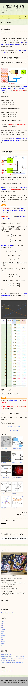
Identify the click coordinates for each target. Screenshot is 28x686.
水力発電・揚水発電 (16, 448)
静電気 (2, 631)
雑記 (2, 637)
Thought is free (22, 682)
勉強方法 (3, 641)
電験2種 (25, 512)
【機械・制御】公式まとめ (17, 478)
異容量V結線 (3, 507)
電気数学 (3, 635)
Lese (25, 515)
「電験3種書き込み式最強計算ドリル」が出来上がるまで (13, 658)
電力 (2, 639)
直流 (2, 625)
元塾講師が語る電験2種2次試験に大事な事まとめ (12, 662)
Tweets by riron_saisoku (6, 671)
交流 (2, 627)
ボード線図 (3, 462)
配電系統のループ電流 (17, 462)
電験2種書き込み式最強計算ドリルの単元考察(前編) (12, 656)
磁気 (2, 633)
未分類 (2, 621)
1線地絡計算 (15, 493)
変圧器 (2, 493)
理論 (2, 623)
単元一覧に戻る (14, 431)
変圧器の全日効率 (5, 477)
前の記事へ (10, 427)
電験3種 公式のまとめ (6, 654)
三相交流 (3, 629)
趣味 (2, 645)
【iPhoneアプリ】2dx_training (8, 612)
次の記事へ (18, 427)
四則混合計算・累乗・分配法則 (8, 660)
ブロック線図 (4, 448)
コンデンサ (14, 507)
